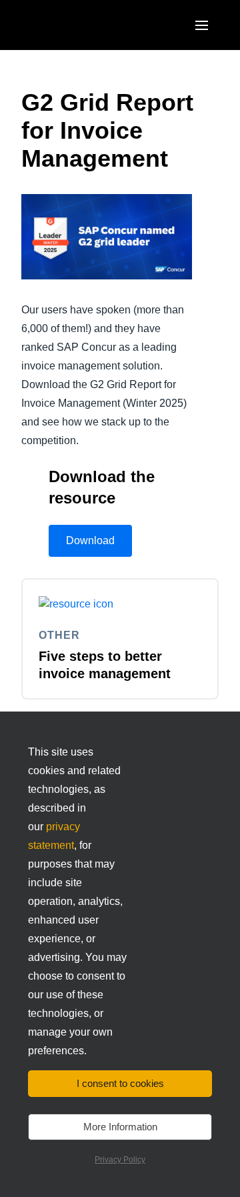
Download (90, 540)
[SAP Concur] (83, 25)
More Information (120, 1126)
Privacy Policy (120, 1159)
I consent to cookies (120, 1083)
